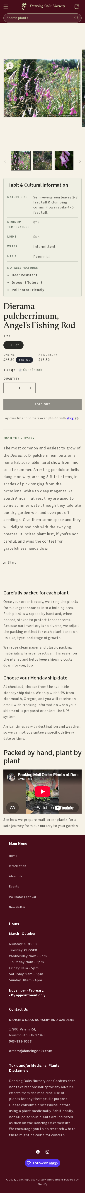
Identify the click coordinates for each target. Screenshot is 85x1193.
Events (14, 886)
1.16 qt (16, 346)
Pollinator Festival (22, 897)
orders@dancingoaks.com (30, 1050)
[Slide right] (80, 162)
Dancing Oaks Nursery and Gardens (40, 1180)
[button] (6, 7)
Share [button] (12, 562)
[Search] (76, 18)
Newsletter (17, 907)
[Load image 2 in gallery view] (42, 160)
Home (13, 856)
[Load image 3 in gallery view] (64, 160)
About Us (15, 876)
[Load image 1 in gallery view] (20, 160)
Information (17, 866)
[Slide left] (5, 162)
